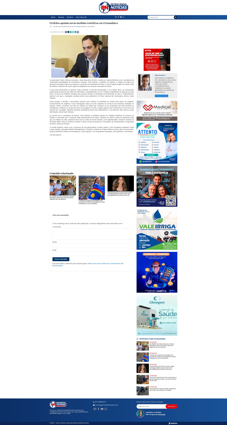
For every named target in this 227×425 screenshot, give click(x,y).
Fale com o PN (81, 17)
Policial (61, 17)
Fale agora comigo (161, 96)
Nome (54, 242)
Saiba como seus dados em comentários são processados (87, 264)
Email (54, 250)
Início (53, 17)
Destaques (77, 26)
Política (70, 17)
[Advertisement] (92, 152)
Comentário (56, 227)
